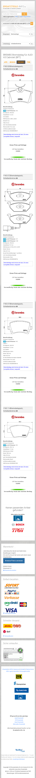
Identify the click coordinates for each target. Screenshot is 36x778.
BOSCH (12, 62)
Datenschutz (29, 669)
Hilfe (16, 16)
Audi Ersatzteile (19, 718)
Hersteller (15, 671)
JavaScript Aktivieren (19, 759)
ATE (5, 62)
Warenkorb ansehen (10, 570)
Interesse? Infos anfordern (14, 561)
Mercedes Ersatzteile (19, 724)
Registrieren (27, 16)
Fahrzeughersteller (24, 671)
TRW (28, 62)
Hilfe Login (9, 671)
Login (21, 16)
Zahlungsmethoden (10, 613)
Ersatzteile (5, 669)
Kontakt (22, 669)
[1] (31, 23)
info (5, 110)
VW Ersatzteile (19, 720)
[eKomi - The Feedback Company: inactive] (13, 654)
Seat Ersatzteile (18, 722)
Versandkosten (8, 636)
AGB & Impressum (14, 669)
